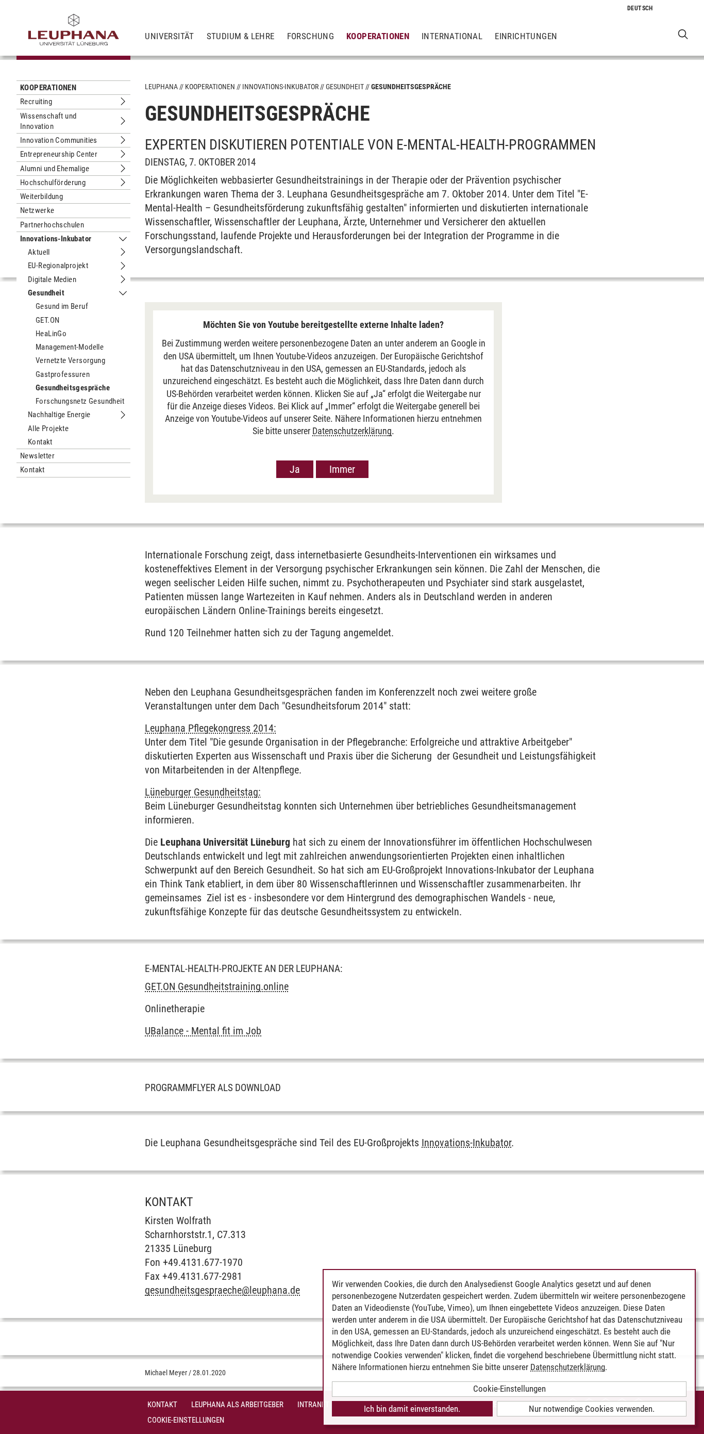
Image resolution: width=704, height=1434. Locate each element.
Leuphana (161, 87)
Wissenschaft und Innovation (48, 121)
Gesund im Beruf (62, 306)
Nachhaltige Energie (59, 414)
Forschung (310, 36)
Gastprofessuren (63, 374)
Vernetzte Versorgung (70, 360)
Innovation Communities (58, 140)
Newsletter (37, 455)
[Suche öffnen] (683, 34)
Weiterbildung (41, 196)
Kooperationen (377, 36)
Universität (169, 36)
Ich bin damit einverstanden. (412, 1409)
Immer (342, 469)
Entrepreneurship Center (58, 154)
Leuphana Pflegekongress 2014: (210, 728)
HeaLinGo (51, 333)
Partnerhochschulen (52, 224)
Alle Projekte (48, 428)
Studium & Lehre (241, 36)
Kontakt (40, 442)
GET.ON (47, 320)
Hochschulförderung (53, 182)
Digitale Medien (52, 279)
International (452, 36)
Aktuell (39, 252)
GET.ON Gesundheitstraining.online (217, 986)
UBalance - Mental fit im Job (203, 1031)
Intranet (313, 1404)
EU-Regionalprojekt (58, 265)
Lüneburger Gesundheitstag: (203, 792)
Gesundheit (46, 293)
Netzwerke (37, 210)
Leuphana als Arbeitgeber (237, 1404)
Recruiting (36, 101)
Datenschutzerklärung (352, 430)
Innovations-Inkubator (55, 238)
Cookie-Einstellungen (185, 1420)
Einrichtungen (526, 36)
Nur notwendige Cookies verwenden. (592, 1409)
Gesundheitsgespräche (73, 387)
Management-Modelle (70, 347)
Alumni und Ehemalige (54, 168)
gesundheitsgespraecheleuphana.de (222, 1290)
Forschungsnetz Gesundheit (80, 401)
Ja (295, 469)
